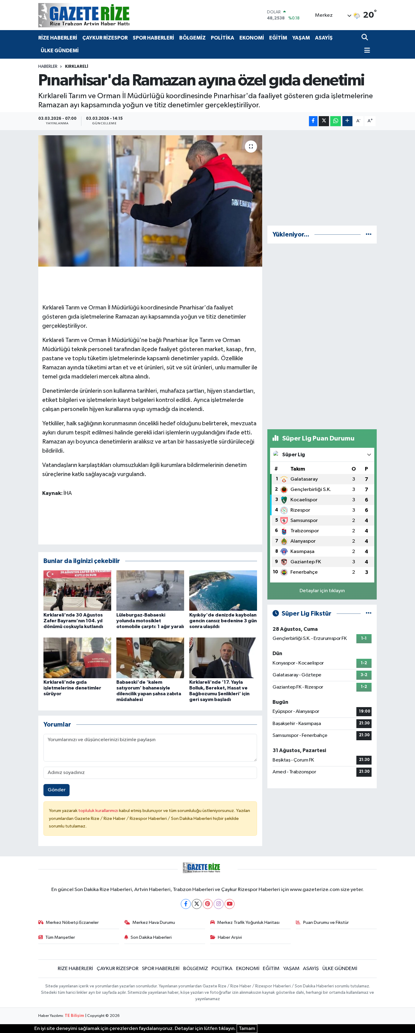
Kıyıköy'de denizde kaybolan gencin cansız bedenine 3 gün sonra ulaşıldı (223, 621)
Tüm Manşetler (60, 937)
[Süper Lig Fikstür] (369, 613)
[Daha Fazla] (347, 121)
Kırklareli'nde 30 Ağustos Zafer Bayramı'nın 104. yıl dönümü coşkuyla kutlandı (73, 621)
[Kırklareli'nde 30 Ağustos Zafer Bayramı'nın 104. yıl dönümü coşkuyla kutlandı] (77, 590)
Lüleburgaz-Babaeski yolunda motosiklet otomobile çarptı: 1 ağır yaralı (150, 621)
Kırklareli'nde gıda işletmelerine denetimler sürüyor (72, 688)
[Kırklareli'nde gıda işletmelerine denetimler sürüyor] (77, 657)
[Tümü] (369, 234)
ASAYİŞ (324, 37)
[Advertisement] (322, 177)
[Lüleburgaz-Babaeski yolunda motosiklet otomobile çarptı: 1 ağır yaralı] (150, 590)
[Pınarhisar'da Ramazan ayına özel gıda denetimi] (150, 201)
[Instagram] (219, 904)
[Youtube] (230, 904)
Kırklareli (76, 66)
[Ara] (365, 37)
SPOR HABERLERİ (153, 37)
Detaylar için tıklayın (322, 590)
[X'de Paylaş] (324, 121)
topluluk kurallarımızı (98, 810)
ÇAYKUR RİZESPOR (105, 37)
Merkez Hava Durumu (153, 922)
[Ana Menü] (366, 50)
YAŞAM (301, 37)
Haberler (47, 66)
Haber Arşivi (230, 937)
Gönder (57, 790)
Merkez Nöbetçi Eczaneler (72, 922)
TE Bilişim (74, 1016)
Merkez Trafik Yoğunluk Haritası (248, 922)
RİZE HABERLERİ (57, 37)
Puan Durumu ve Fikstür (326, 922)
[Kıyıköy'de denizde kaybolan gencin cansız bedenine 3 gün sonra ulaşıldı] (223, 590)
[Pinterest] (208, 904)
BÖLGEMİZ (192, 37)
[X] (197, 904)
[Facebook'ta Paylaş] (313, 121)
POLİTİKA (222, 37)
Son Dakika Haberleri (151, 937)
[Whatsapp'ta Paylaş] (335, 121)
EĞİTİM (278, 37)
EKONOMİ (251, 37)
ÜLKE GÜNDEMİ (60, 50)
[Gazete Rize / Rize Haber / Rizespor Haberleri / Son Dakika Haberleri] (99, 15)
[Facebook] (186, 904)
